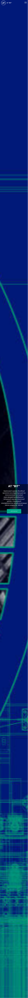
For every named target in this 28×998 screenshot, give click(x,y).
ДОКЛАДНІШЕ (14, 511)
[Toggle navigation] (25, 2)
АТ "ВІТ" (12, 3)
